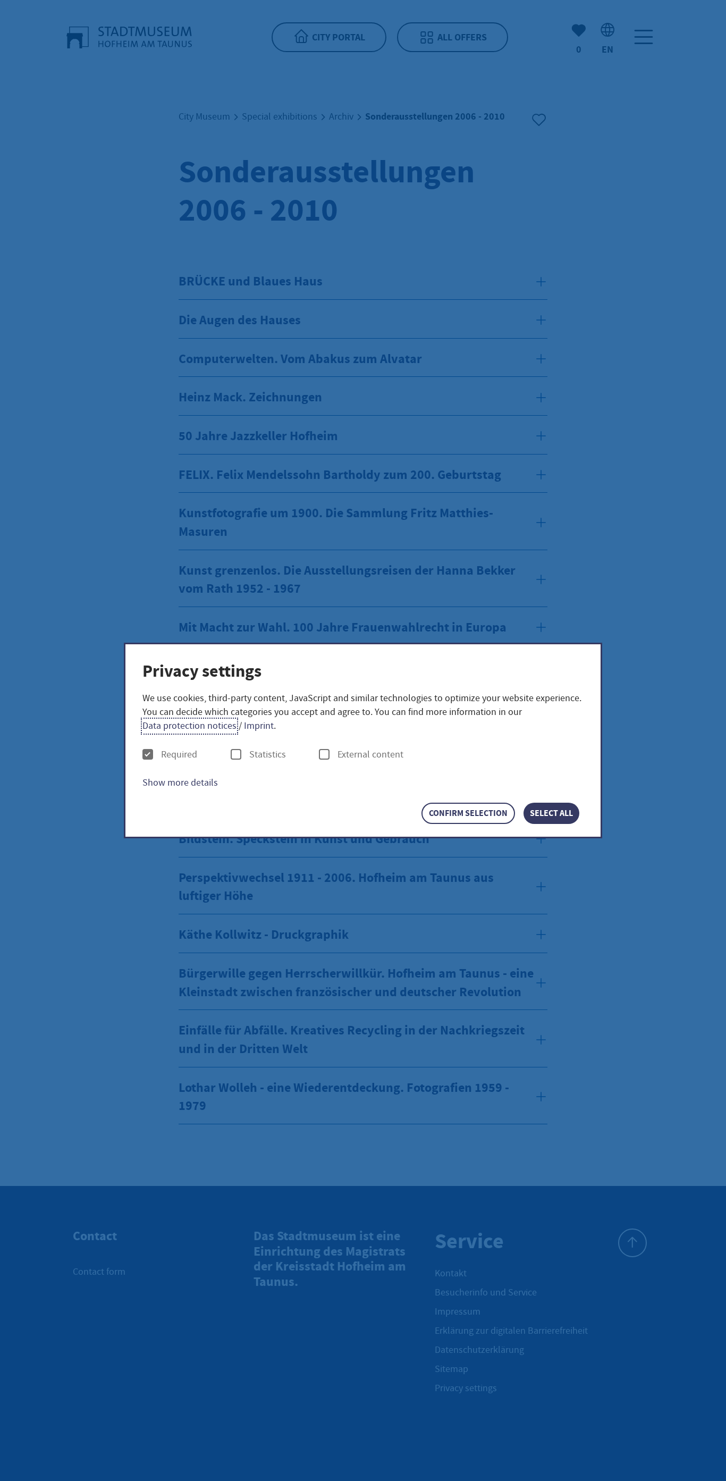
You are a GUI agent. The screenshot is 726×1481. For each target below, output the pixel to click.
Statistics (267, 755)
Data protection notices (189, 726)
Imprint (259, 726)
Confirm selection (468, 813)
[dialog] (363, 741)
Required (179, 755)
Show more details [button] (180, 783)
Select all (551, 813)
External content (370, 755)
